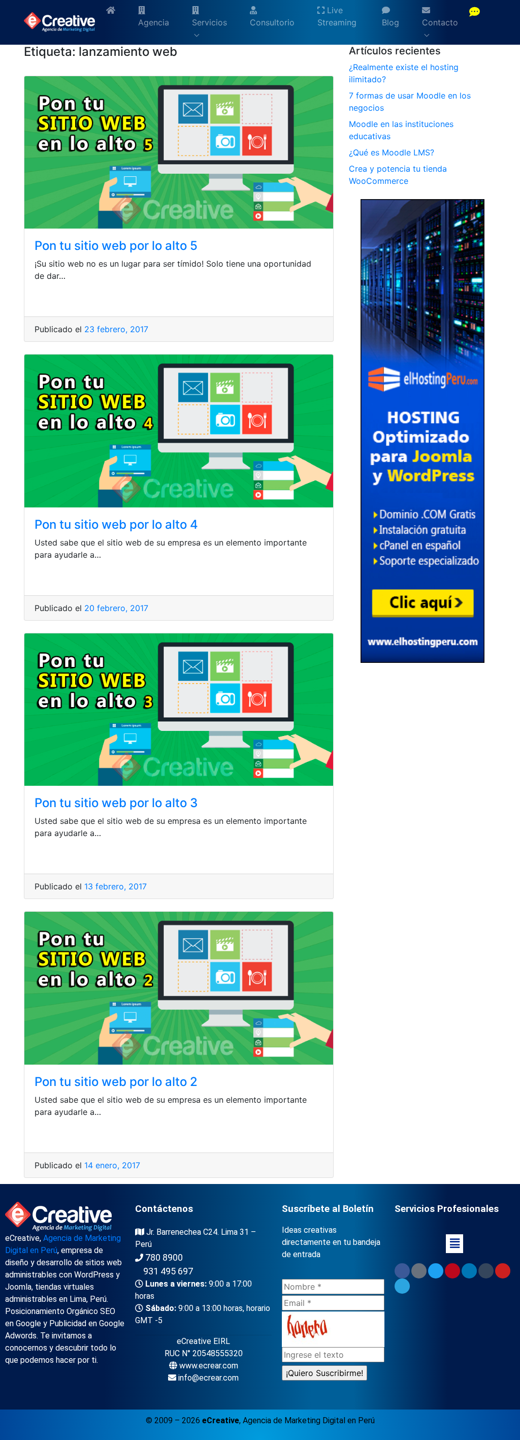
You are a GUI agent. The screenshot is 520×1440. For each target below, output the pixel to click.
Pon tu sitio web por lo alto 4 (116, 524)
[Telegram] (402, 1286)
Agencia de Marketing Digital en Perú (309, 1420)
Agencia (153, 22)
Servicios (209, 22)
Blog (390, 22)
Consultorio (272, 22)
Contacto (440, 22)
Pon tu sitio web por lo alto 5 (116, 245)
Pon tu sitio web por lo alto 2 (116, 1081)
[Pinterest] (452, 1270)
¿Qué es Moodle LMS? (391, 152)
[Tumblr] (486, 1270)
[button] (454, 1243)
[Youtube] (502, 1270)
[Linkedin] (469, 1270)
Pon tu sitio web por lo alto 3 (116, 802)
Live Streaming (336, 16)
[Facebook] (402, 1270)
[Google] (419, 1270)
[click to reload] (333, 1329)
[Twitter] (435, 1270)
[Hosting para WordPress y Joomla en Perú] (422, 430)
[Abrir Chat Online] (474, 13)
